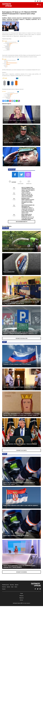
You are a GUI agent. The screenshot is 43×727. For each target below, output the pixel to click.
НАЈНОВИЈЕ (14, 182)
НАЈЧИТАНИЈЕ (20, 183)
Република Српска (5, 584)
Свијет (12, 586)
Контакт (21, 600)
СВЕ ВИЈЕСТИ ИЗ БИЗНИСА (21, 572)
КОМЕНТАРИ (28, 183)
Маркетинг (21, 597)
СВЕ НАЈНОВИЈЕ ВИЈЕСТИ (21, 221)
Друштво (16, 584)
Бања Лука (12, 584)
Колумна (3, 588)
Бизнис (16, 586)
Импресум (21, 595)
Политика (4, 586)
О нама (21, 593)
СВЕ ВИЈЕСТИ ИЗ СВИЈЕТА (21, 450)
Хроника (8, 586)
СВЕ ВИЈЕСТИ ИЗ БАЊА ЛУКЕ (21, 338)
